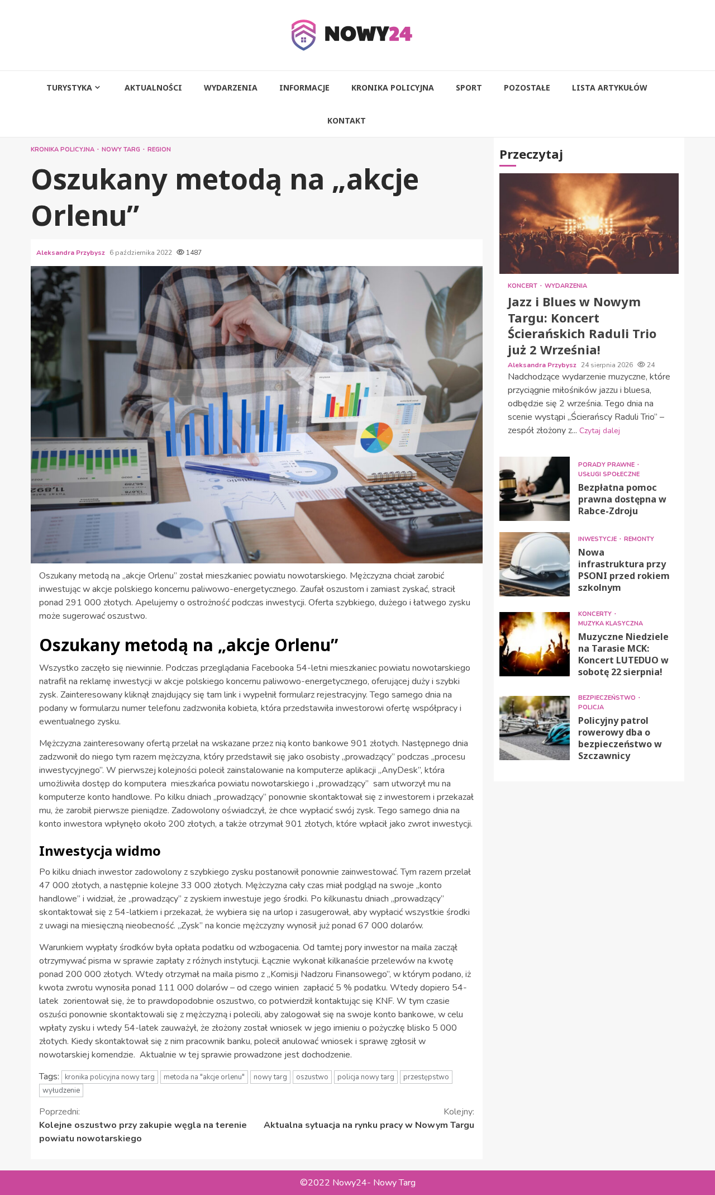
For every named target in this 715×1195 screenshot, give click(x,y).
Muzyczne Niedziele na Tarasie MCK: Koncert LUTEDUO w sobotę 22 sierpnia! (534, 644)
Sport (469, 87)
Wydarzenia (231, 87)
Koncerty (595, 614)
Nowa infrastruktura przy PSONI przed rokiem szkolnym (534, 564)
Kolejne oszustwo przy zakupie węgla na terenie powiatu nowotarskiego (143, 1125)
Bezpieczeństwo (607, 698)
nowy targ (270, 1077)
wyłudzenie (61, 1090)
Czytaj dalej (599, 430)
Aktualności (153, 87)
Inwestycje (598, 539)
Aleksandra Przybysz (71, 252)
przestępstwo (426, 1077)
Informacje (304, 87)
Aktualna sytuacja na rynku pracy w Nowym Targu (369, 1118)
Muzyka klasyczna (610, 623)
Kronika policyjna (392, 87)
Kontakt (346, 120)
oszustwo (312, 1077)
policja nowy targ (365, 1077)
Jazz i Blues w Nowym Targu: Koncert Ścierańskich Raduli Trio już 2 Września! (589, 223)
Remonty (639, 539)
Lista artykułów (609, 87)
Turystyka (69, 87)
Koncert (523, 286)
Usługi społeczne (609, 474)
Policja (591, 707)
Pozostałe (527, 87)
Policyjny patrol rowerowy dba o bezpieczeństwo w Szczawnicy (534, 728)
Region (159, 149)
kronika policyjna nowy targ (110, 1077)
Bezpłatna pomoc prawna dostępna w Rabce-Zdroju (534, 489)
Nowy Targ (122, 149)
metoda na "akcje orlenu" (204, 1077)
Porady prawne (607, 465)
